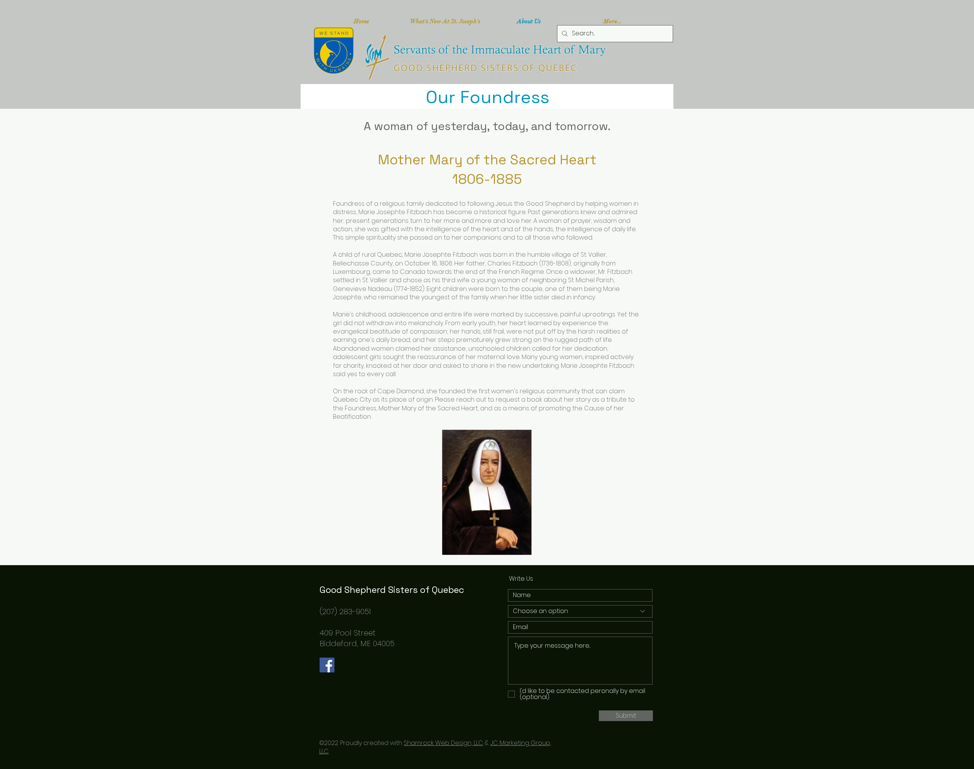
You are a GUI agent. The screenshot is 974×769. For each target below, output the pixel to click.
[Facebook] (327, 665)
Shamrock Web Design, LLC (443, 743)
